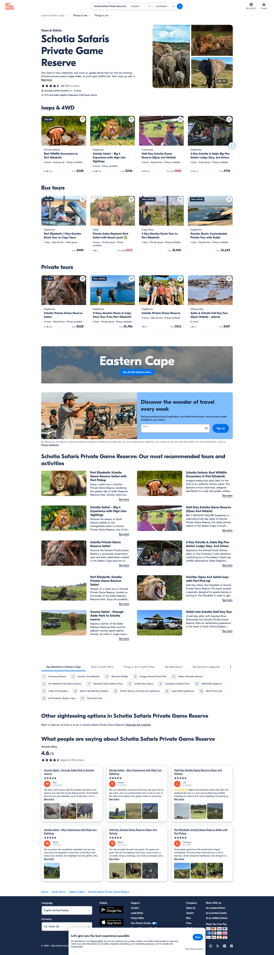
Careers (190, 913)
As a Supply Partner (215, 907)
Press (188, 923)
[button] (63, 146)
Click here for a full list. (138, 725)
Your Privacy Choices (141, 923)
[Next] (231, 145)
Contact (135, 907)
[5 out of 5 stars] (72, 778)
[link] (63, 146)
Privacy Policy (137, 918)
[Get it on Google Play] (111, 910)
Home (44, 891)
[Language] (251, 4)
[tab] (63, 667)
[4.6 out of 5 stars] (50, 86)
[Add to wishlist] (82, 119)
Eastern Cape (76, 891)
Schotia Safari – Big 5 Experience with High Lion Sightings (135, 772)
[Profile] (263, 4)
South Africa (58, 891)
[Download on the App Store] (111, 922)
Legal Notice (137, 913)
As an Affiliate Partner (217, 918)
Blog (188, 918)
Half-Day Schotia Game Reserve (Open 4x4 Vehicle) (198, 772)
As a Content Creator (216, 913)
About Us (191, 907)
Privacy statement (50, 445)
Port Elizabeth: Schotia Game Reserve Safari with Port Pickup (201, 832)
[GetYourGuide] (9, 6)
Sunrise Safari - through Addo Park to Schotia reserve (69, 772)
